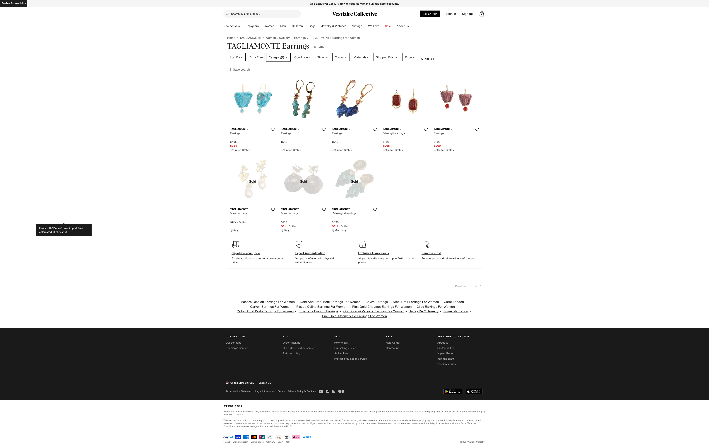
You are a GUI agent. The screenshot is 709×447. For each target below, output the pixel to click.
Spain (280, 442)
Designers (252, 26)
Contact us (392, 348)
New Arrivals (231, 26)
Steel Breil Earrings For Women (416, 302)
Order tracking (291, 343)
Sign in (451, 14)
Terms (281, 391)
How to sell (340, 343)
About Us (403, 26)
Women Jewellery (278, 37)
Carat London (454, 302)
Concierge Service (237, 348)
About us (442, 343)
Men (283, 26)
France (226, 442)
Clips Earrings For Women (436, 306)
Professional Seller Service (350, 359)
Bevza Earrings (377, 302)
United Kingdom (240, 442)
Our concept (233, 343)
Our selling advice (345, 348)
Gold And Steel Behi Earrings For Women (330, 302)
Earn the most (431, 253)
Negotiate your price (246, 253)
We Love (373, 26)
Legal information (265, 391)
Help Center (393, 343)
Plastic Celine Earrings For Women (321, 306)
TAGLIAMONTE (250, 37)
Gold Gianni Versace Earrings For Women (373, 311)
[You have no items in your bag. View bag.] (481, 13)
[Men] (288, 26)
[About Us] (411, 26)
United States (257, 442)
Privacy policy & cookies (302, 391)
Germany (270, 442)
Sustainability (445, 348)
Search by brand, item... (245, 14)
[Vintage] (365, 26)
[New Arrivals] (242, 26)
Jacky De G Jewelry (424, 311)
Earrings (300, 37)
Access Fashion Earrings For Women (268, 302)
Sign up (467, 14)
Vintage (357, 26)
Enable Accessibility (13, 3)
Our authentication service (299, 348)
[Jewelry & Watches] (349, 26)
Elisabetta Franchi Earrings (318, 311)
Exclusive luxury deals (373, 253)
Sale (388, 26)
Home (231, 37)
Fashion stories (446, 364)
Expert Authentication (310, 253)
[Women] (277, 26)
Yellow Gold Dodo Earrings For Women (265, 311)
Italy (288, 442)
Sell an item (430, 14)
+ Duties (242, 222)
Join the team (445, 359)
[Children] (305, 26)
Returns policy (291, 353)
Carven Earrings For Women (270, 306)
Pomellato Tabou (455, 311)
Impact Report (446, 353)
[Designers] (261, 26)
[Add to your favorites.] (273, 129)
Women (269, 26)
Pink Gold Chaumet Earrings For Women (382, 306)
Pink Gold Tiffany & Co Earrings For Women (354, 316)
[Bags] (318, 26)
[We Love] (382, 26)
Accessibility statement (239, 391)
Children (297, 26)
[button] (481, 13)
